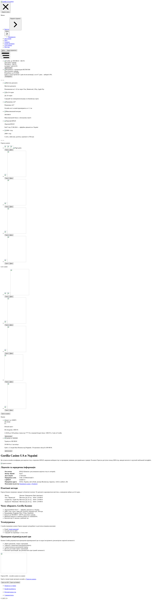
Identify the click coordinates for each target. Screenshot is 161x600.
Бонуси (6, 29)
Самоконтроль (9, 595)
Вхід (5, 40)
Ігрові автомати (9, 43)
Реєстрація (7, 38)
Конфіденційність (10, 589)
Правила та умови (10, 585)
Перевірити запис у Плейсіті (28, 484)
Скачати (7, 42)
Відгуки (7, 47)
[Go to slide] (1, 80)
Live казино (8, 45)
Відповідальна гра (10, 592)
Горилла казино (31, 579)
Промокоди (11, 37)
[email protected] (14, 529)
